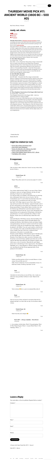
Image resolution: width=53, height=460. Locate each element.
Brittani (16, 163)
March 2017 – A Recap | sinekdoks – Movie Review (26, 320)
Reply (42, 172)
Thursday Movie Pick (15, 134)
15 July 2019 (16, 321)
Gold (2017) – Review (15, 448)
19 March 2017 (18, 310)
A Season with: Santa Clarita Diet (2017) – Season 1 (22, 445)
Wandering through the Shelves (30, 40)
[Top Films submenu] (31, 5)
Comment (12, 403)
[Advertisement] (26, 122)
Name (12, 419)
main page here (20, 45)
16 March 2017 (17, 164)
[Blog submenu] (26, 5)
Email (12, 426)
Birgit (15, 295)
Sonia (15, 270)
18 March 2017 (18, 286)
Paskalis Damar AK (20, 175)
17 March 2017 (18, 177)
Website (12, 432)
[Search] (49, 5)
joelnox (16, 186)
